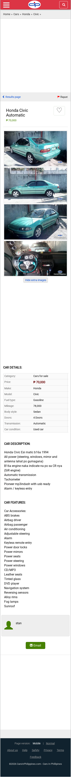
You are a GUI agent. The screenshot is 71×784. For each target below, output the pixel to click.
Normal (50, 743)
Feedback (35, 757)
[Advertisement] (35, 56)
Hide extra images (35, 280)
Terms (60, 750)
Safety (35, 750)
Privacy (48, 750)
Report (64, 97)
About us (12, 750)
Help (24, 750)
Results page (13, 96)
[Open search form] (63, 4)
